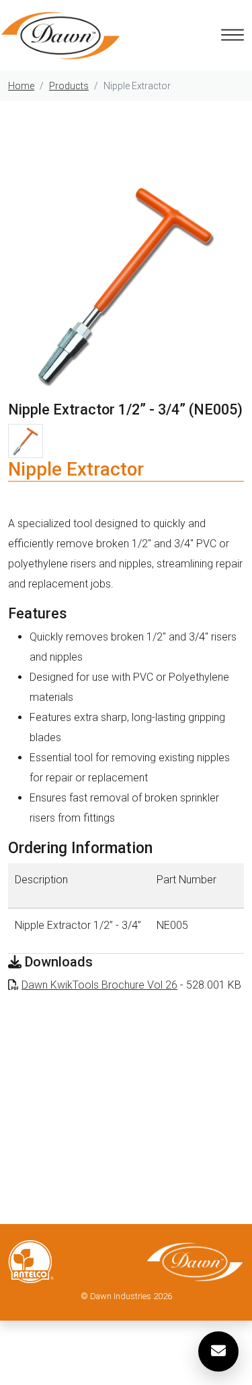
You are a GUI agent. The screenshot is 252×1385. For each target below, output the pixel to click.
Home (21, 85)
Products (69, 85)
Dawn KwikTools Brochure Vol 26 (99, 985)
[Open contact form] (218, 1351)
